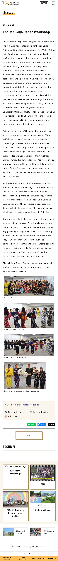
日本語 (44, 2)
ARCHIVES (9, 446)
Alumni (33, 558)
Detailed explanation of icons (23, 404)
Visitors (41, 558)
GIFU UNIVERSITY (11, 3)
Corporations (52, 558)
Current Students (22, 558)
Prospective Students (7, 558)
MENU (53, 4)
